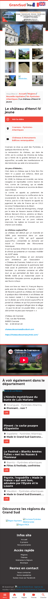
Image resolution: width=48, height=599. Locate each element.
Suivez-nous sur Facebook (24, 578)
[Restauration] (37, 79)
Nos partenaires (24, 545)
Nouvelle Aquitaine (15, 96)
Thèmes (24, 557)
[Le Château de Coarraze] (24, 38)
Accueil (22, 94)
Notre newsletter (24, 575)
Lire (6, 412)
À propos (24, 542)
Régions (32, 94)
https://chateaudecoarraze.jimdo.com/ (21, 335)
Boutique (24, 563)
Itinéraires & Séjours (24, 560)
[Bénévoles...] (24, 76)
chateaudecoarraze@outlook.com (19, 329)
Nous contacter (24, 572)
